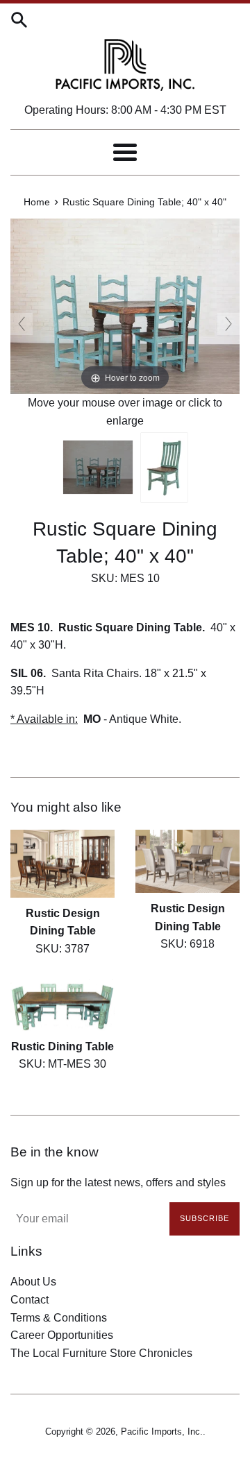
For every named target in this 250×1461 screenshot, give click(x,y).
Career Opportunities (61, 1335)
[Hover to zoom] (125, 305)
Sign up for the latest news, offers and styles (118, 1182)
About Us (33, 1282)
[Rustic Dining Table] (62, 1005)
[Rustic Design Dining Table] (62, 864)
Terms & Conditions (58, 1318)
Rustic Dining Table (62, 1046)
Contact (29, 1300)
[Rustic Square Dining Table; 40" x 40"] (98, 467)
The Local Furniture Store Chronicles (101, 1353)
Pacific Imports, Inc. (162, 1431)
